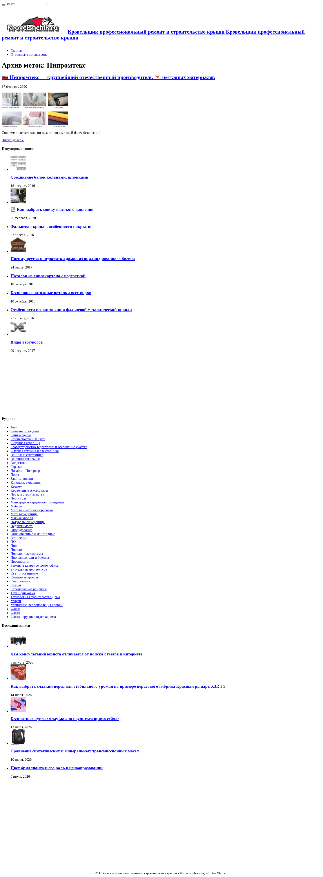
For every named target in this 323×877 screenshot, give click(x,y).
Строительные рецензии (29, 589)
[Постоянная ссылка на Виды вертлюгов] (18, 334)
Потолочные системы (27, 553)
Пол (14, 546)
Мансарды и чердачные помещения (37, 502)
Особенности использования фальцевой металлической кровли (71, 309)
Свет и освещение (24, 573)
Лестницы (18, 498)
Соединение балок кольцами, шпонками (49, 177)
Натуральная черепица (28, 522)
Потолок (17, 549)
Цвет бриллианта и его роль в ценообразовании (57, 768)
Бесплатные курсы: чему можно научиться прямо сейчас (65, 718)
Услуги (16, 601)
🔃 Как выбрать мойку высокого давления (52, 209)
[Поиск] (3, 5)
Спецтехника (21, 581)
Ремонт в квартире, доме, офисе (34, 565)
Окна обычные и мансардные (33, 534)
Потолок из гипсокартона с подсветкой (48, 276)
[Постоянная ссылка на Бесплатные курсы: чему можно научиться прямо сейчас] (18, 711)
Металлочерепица (24, 514)
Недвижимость (22, 526)
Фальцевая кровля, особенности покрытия (52, 226)
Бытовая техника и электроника (35, 451)
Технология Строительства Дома (35, 597)
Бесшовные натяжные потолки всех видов (51, 292)
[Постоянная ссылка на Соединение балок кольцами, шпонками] (18, 169)
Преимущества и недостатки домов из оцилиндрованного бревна (73, 258)
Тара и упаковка (23, 593)
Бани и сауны (21, 435)
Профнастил (20, 561)
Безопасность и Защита (28, 439)
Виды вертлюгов (27, 342)
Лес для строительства (27, 494)
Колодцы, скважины (26, 482)
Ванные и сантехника (27, 455)
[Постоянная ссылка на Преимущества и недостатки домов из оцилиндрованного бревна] (18, 251)
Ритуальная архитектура (29, 569)
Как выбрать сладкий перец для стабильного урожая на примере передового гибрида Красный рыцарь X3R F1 (118, 686)
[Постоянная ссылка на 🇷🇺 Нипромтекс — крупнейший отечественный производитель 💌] (35, 126)
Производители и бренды (30, 557)
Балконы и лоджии (25, 431)
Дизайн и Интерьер (25, 471)
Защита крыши (22, 478)
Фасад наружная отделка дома (33, 617)
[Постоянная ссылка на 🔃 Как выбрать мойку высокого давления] (18, 202)
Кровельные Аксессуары (29, 490)
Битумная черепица (25, 443)
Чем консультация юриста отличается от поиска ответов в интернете (76, 654)
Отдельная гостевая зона (29, 54)
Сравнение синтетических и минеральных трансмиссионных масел (75, 751)
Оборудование (21, 530)
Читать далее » (13, 140)
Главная (16, 50)
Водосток (18, 463)
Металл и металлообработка (32, 510)
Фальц (15, 609)
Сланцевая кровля (24, 577)
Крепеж (16, 486)
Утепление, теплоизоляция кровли (37, 605)
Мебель (16, 506)
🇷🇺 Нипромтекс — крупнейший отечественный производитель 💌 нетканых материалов (108, 77)
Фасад (15, 613)
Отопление (19, 538)
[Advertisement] (35, 384)
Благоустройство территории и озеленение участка (49, 447)
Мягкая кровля (22, 518)
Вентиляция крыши (25, 459)
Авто (14, 427)
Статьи (16, 585)
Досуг (15, 474)
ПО (13, 542)
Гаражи (16, 467)
